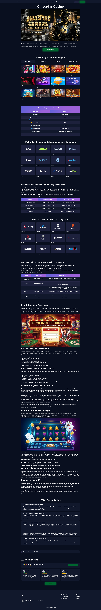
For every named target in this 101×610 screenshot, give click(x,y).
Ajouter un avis (73, 565)
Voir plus (50, 583)
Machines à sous (71, 61)
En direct (42, 61)
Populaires (27, 61)
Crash (57, 61)
